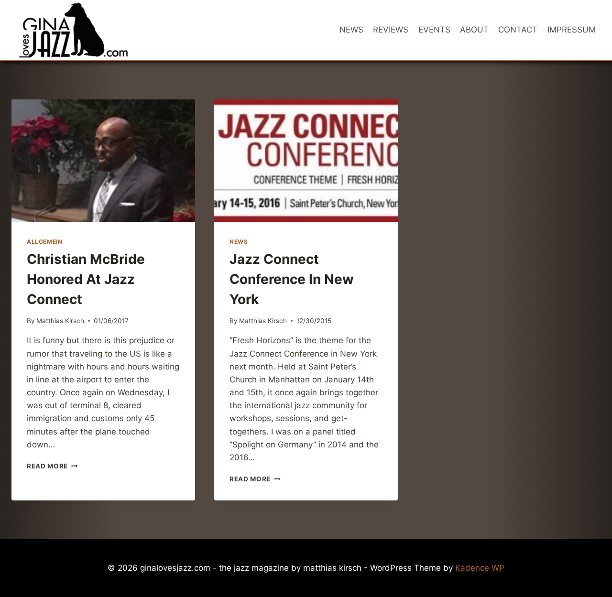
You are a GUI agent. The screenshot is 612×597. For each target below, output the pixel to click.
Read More (52, 466)
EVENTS (434, 29)
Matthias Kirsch (60, 321)
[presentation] (103, 160)
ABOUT (474, 29)
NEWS (351, 29)
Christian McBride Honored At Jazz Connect (86, 279)
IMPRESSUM (571, 29)
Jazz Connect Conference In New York (292, 279)
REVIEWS (390, 29)
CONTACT (517, 29)
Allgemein (44, 241)
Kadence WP (479, 568)
